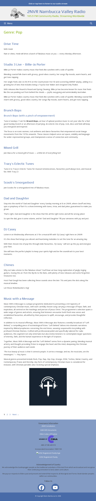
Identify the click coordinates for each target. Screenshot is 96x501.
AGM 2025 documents (48, 430)
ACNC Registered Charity (48, 457)
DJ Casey (10, 229)
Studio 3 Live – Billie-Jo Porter (24, 64)
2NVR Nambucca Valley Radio (56, 11)
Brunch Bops (12, 110)
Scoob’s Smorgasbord (19, 182)
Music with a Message (19, 298)
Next (15, 414)
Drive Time (11, 44)
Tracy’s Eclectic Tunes (19, 163)
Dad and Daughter (16, 198)
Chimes (9, 265)
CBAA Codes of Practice (48, 434)
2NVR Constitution (48, 426)
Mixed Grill (11, 147)
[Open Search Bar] (91, 23)
